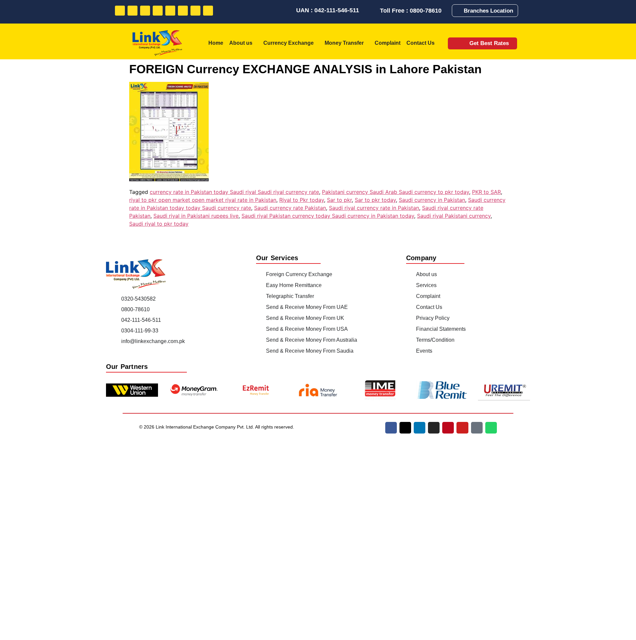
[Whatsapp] (208, 11)
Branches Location (488, 11)
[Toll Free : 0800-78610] (374, 10)
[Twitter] (132, 11)
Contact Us (420, 43)
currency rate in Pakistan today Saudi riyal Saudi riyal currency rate (234, 192)
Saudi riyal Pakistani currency (454, 215)
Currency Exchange (288, 43)
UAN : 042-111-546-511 (327, 10)
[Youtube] (183, 11)
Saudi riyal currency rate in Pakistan (374, 207)
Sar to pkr (339, 200)
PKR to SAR (486, 192)
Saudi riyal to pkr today (158, 223)
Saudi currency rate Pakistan (290, 207)
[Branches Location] (459, 10)
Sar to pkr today (375, 200)
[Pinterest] (170, 11)
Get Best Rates (489, 43)
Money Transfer (344, 43)
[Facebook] (120, 11)
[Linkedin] (145, 11)
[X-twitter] (405, 428)
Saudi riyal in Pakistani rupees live (195, 215)
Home (215, 43)
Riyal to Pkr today (301, 200)
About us (240, 43)
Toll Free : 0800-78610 (411, 10)
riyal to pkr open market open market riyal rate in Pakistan (202, 200)
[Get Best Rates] (460, 43)
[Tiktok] (195, 11)
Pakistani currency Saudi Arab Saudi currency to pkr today (395, 192)
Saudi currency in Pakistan (432, 200)
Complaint (387, 43)
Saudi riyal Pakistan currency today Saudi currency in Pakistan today (327, 215)
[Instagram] (158, 11)
